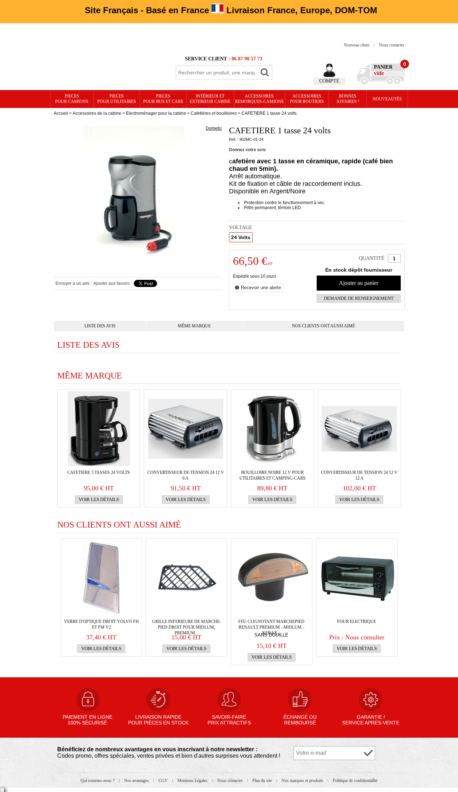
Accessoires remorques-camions (259, 99)
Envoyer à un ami (72, 283)
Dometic (214, 128)
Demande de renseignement (359, 298)
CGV (164, 780)
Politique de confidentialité (355, 780)
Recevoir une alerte (261, 287)
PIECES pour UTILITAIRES (116, 99)
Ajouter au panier (358, 283)
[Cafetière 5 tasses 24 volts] (98, 428)
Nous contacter (391, 45)
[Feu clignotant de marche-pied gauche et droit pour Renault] (271, 577)
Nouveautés (387, 99)
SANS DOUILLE (271, 635)
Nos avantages (137, 780)
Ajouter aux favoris (111, 283)
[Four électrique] (356, 577)
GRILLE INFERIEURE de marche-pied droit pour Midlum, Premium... (186, 624)
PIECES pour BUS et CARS (163, 99)
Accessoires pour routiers (307, 99)
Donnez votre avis (247, 149)
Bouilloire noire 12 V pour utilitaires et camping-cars (272, 475)
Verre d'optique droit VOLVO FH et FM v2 (101, 624)
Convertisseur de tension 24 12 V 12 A (359, 475)
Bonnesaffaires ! (347, 99)
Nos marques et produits (303, 780)
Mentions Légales (193, 780)
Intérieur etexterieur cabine (210, 99)
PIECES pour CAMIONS (71, 99)
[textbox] (216, 72)
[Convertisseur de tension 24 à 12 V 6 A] (185, 428)
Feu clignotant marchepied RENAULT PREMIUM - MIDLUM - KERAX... (271, 624)
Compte (329, 81)
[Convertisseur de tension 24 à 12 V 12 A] (359, 428)
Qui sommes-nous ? (98, 780)
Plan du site (262, 780)
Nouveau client (357, 45)
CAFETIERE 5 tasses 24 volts (98, 472)
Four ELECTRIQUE (356, 621)
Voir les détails (99, 499)
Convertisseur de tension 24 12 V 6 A (185, 475)
